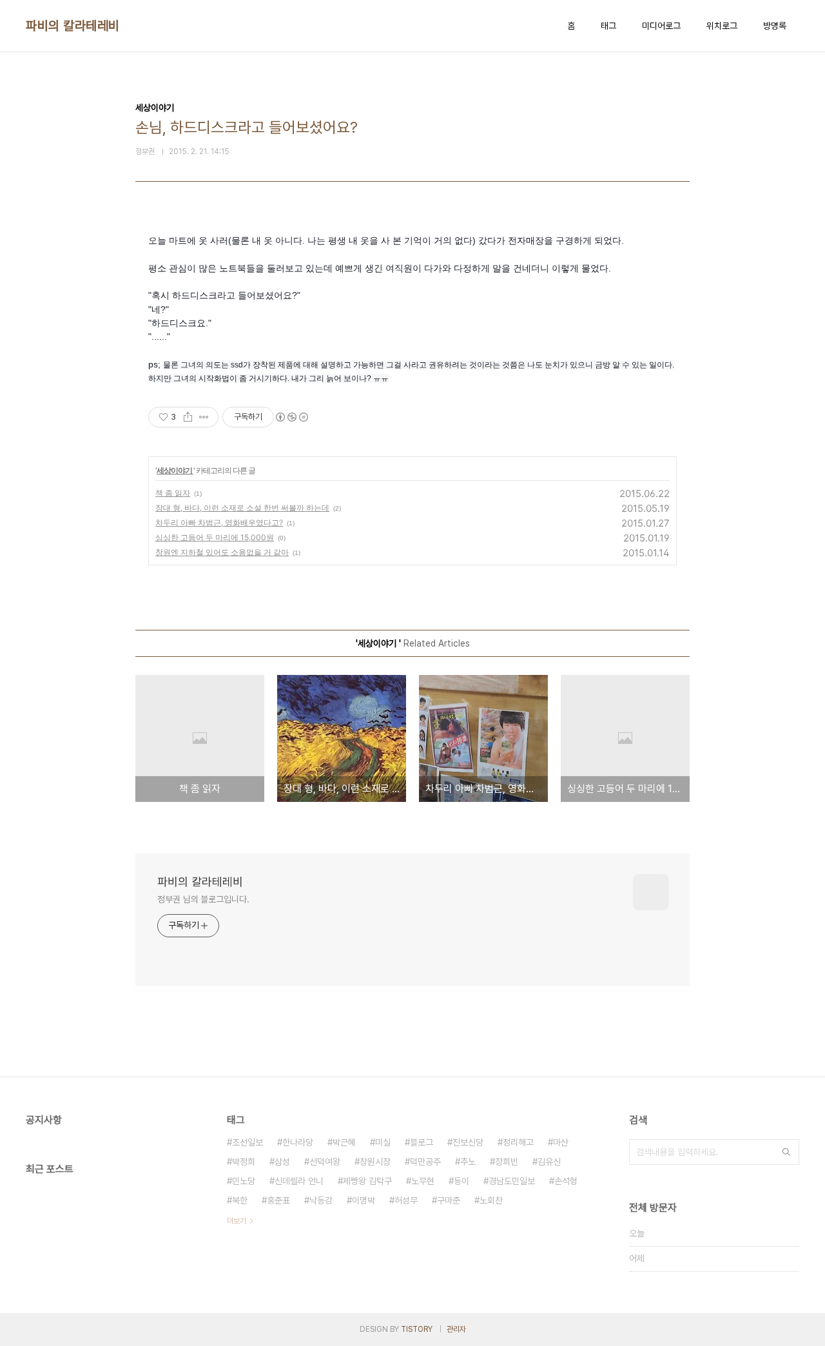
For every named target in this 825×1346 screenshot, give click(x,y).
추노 (468, 1161)
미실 (383, 1142)
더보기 (236, 1220)
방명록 (774, 26)
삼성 (282, 1161)
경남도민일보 (512, 1181)
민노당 (243, 1181)
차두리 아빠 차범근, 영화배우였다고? (219, 522)
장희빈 (506, 1161)
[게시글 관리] (204, 417)
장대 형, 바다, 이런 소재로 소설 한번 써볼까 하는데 (242, 507)
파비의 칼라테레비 (73, 26)
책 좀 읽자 (172, 493)
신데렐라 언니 (299, 1181)
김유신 (549, 1161)
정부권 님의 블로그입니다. (203, 899)
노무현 (422, 1181)
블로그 (421, 1142)
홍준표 (278, 1200)
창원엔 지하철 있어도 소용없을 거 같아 (222, 552)
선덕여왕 (324, 1161)
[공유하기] (188, 417)
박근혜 (344, 1142)
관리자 (456, 1329)
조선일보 (247, 1142)
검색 (786, 1152)
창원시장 (375, 1161)
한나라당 (297, 1142)
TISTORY (416, 1329)
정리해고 (518, 1142)
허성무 (406, 1200)
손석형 (566, 1181)
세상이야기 (175, 470)
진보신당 (467, 1142)
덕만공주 (425, 1161)
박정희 (243, 1161)
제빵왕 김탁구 (367, 1181)
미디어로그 (661, 26)
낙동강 (321, 1200)
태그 (608, 26)
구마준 (448, 1200)
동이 (461, 1181)
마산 (560, 1142)
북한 (240, 1200)
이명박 (363, 1200)
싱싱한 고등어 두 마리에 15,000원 (214, 537)
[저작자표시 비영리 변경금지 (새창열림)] (291, 417)
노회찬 (491, 1200)
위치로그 (721, 26)
